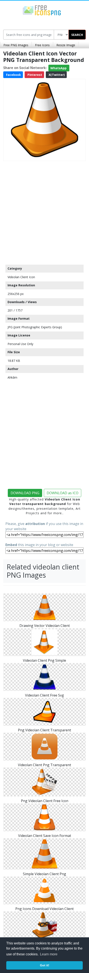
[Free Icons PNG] (42, 10)
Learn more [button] (48, 954)
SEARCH (77, 35)
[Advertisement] (44, 211)
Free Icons (42, 45)
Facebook (13, 75)
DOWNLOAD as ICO (62, 493)
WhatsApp (58, 68)
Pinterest (34, 75)
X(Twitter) (56, 75)
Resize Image (65, 45)
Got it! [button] (44, 965)
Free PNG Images (15, 45)
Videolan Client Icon (21, 277)
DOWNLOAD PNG (25, 493)
